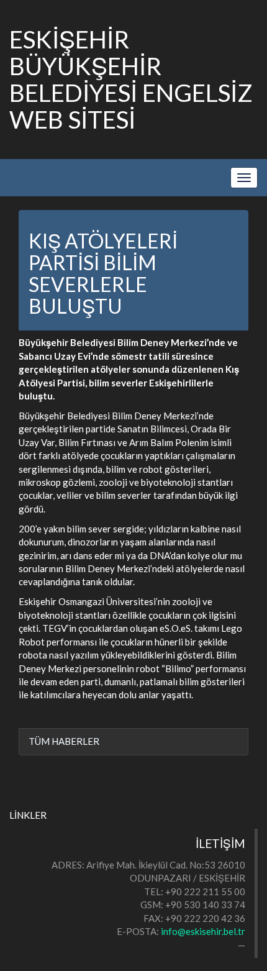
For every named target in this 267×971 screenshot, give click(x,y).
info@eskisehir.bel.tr (203, 931)
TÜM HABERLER (64, 741)
